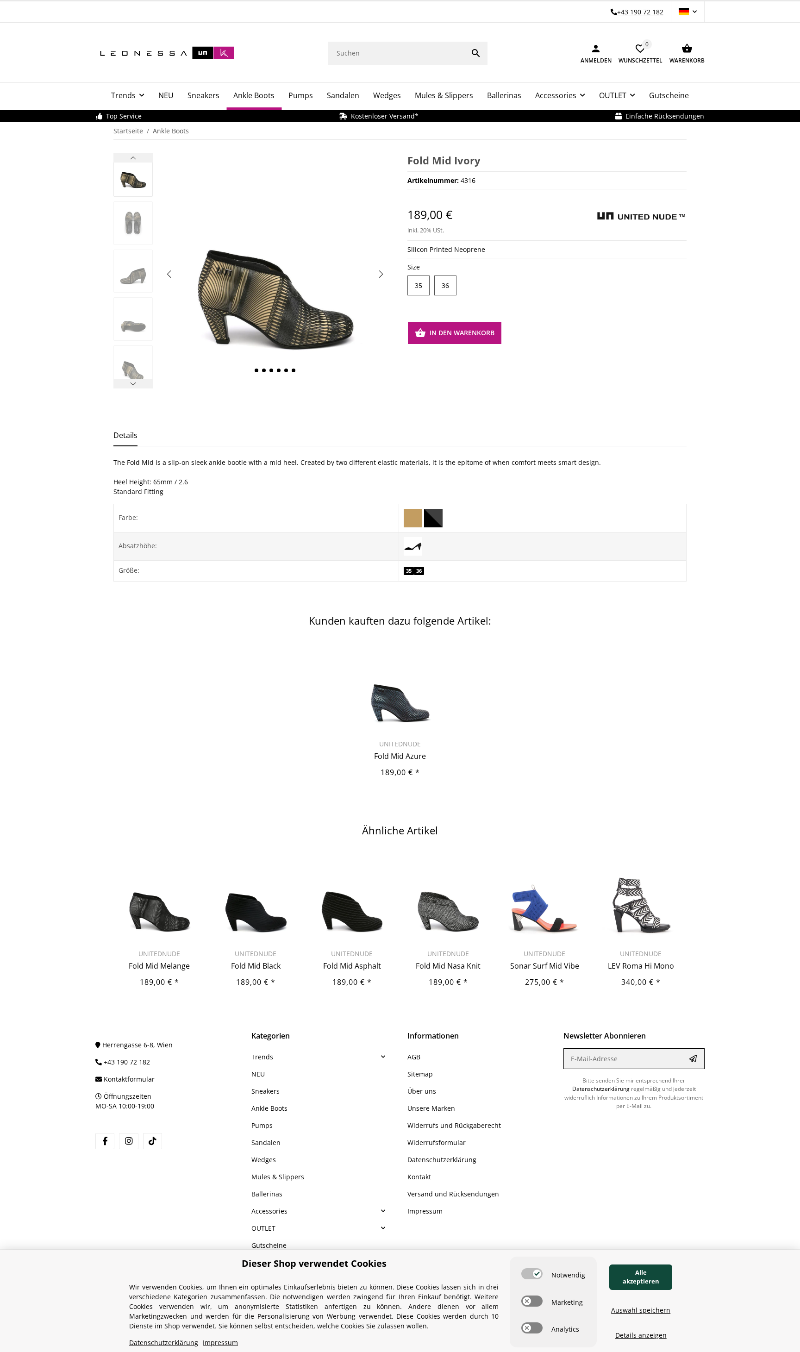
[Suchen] (476, 53)
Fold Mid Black (256, 966)
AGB (413, 1056)
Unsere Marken (431, 1108)
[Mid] (413, 545)
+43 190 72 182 (126, 1062)
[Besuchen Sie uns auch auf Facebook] (104, 1141)
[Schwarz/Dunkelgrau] (433, 517)
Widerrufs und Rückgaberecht (454, 1125)
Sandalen (266, 1142)
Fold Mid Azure (400, 756)
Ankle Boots (269, 1108)
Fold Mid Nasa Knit (448, 966)
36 (445, 285)
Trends (262, 1056)
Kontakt (419, 1176)
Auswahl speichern (640, 1310)
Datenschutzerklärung (441, 1159)
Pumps (262, 1125)
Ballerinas (266, 1193)
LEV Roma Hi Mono (641, 966)
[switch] (532, 1273)
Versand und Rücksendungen (453, 1193)
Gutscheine (269, 1245)
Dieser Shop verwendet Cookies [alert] (314, 1263)
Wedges (263, 1159)
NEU (258, 1074)
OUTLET (263, 1228)
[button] (688, 11)
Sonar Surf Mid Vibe (544, 966)
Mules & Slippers (277, 1176)
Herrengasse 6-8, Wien (136, 1044)
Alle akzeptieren (641, 1277)
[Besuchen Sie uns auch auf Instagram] (128, 1141)
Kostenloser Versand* (383, 116)
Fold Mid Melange (159, 966)
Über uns (421, 1091)
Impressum (425, 1211)
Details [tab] (125, 435)
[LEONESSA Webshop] (164, 53)
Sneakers (265, 1091)
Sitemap (420, 1074)
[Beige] (414, 517)
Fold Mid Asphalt (352, 966)
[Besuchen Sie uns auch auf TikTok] (152, 1141)
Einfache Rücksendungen (663, 116)
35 (418, 285)
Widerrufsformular (436, 1142)
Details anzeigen (641, 1335)
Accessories (269, 1211)
